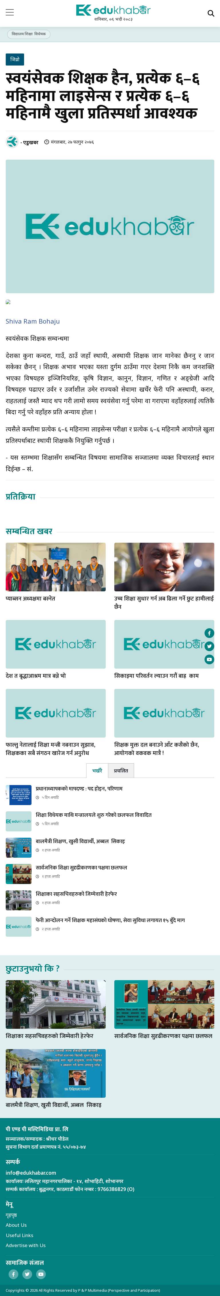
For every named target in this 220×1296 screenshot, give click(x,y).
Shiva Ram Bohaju (33, 321)
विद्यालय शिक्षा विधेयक (29, 33)
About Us (16, 1225)
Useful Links (19, 1235)
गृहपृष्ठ (11, 1215)
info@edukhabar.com (31, 1173)
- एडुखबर (29, 142)
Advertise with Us (26, 1245)
